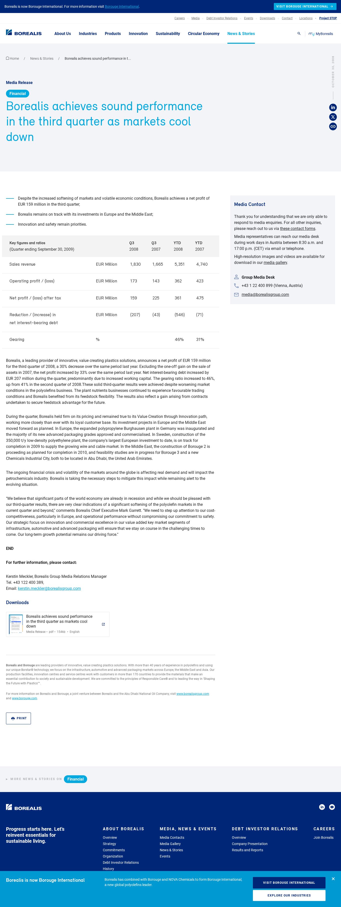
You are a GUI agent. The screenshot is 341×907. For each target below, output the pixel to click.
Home (14, 58)
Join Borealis (324, 838)
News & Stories (42, 58)
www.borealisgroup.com (192, 694)
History (108, 869)
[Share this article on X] (333, 117)
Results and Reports (247, 850)
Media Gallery (170, 844)
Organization (113, 856)
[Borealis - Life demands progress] (17, 33)
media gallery (275, 262)
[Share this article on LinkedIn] (333, 107)
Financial (17, 93)
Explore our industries (289, 895)
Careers (324, 829)
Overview (110, 838)
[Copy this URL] (333, 126)
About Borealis (124, 829)
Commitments (114, 850)
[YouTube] (332, 808)
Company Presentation (250, 844)
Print (22, 718)
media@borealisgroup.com (265, 294)
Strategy (109, 844)
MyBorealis (324, 34)
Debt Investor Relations (121, 863)
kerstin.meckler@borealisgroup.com (49, 588)
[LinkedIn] (322, 808)
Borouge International (122, 6)
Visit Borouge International (289, 883)
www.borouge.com (24, 698)
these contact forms (297, 228)
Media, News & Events (188, 829)
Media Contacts (172, 838)
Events (165, 856)
